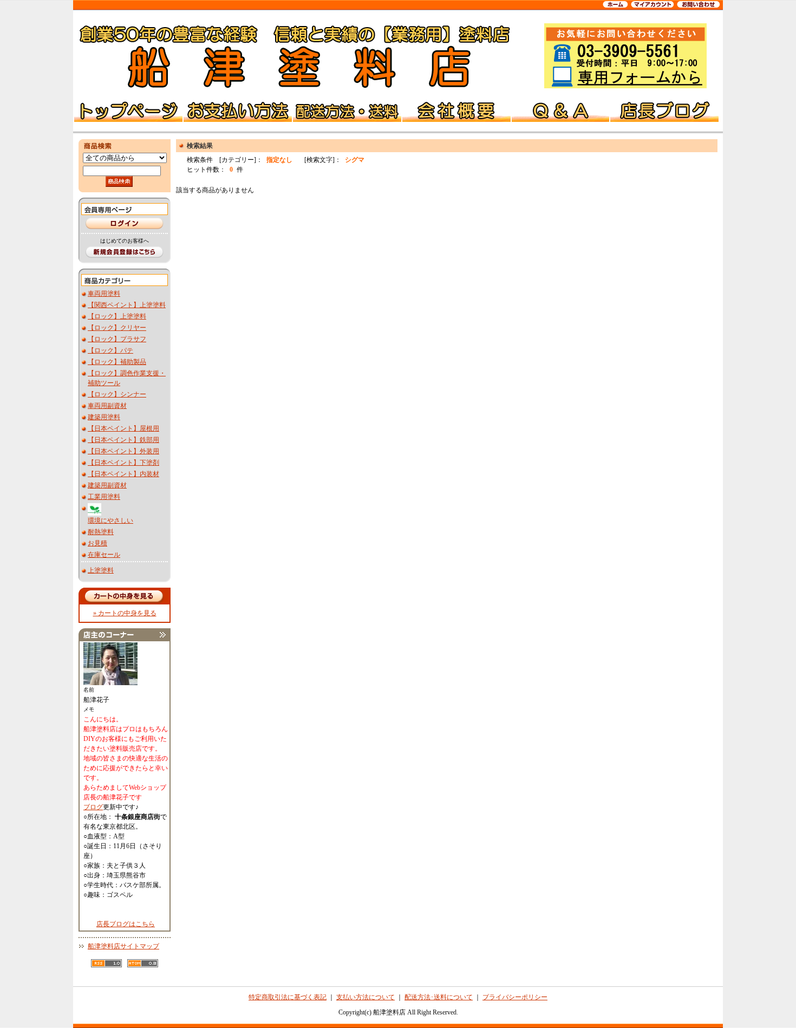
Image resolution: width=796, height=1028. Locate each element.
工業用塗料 (104, 496)
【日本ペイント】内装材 (123, 474)
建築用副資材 (107, 485)
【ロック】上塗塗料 (117, 316)
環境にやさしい (110, 520)
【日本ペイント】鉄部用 (123, 440)
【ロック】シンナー (117, 394)
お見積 (97, 543)
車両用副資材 (107, 405)
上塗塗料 (101, 570)
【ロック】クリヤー (117, 327)
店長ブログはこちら (125, 924)
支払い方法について (365, 997)
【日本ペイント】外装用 (123, 451)
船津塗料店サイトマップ (123, 946)
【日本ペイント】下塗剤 (123, 462)
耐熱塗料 (101, 532)
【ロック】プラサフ (117, 339)
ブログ (93, 807)
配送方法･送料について (438, 997)
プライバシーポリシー (514, 997)
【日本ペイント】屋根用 (123, 428)
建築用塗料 (104, 417)
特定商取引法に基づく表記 (288, 997)
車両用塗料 (104, 293)
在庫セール (104, 554)
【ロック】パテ (110, 350)
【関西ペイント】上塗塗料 (127, 305)
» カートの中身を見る (124, 613)
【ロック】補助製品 (117, 362)
